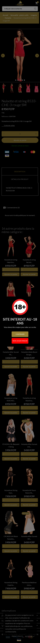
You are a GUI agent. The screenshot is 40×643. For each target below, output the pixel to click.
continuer (20, 334)
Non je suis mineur (20, 341)
